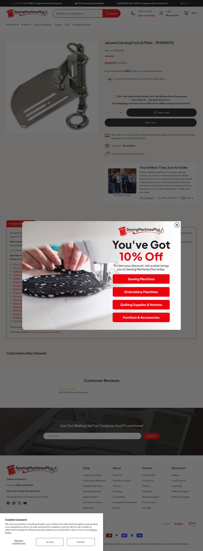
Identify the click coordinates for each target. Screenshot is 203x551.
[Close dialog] (177, 225)
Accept (50, 542)
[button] (141, 279)
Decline (81, 542)
